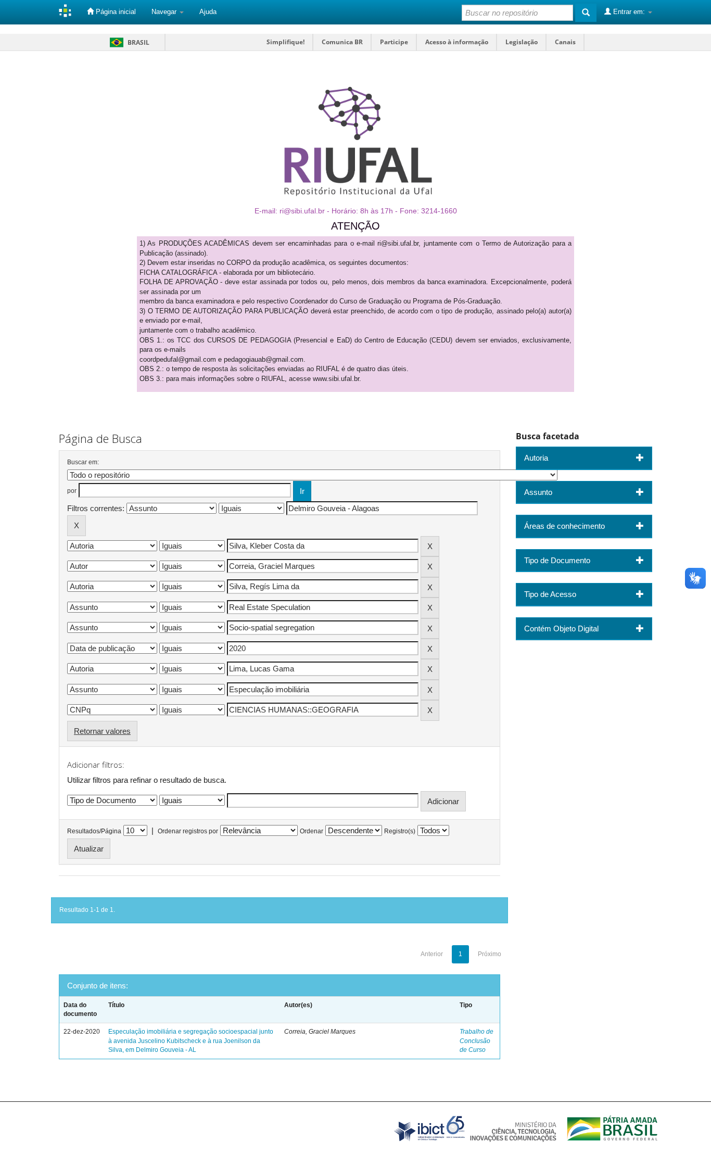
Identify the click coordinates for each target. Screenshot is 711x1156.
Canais (565, 41)
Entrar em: (629, 12)
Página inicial (115, 12)
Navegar (165, 12)
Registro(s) (399, 831)
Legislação (521, 41)
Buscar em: (83, 462)
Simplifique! (285, 41)
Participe (394, 41)
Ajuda (208, 12)
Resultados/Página (94, 831)
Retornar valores (102, 731)
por (72, 490)
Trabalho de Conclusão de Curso (476, 1040)
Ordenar (311, 831)
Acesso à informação (456, 41)
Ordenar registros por (188, 831)
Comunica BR (342, 41)
